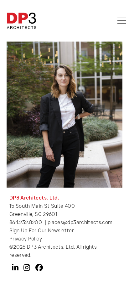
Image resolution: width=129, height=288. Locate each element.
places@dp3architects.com (80, 222)
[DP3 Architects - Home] (21, 21)
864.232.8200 (25, 222)
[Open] (121, 20)
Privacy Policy (25, 239)
